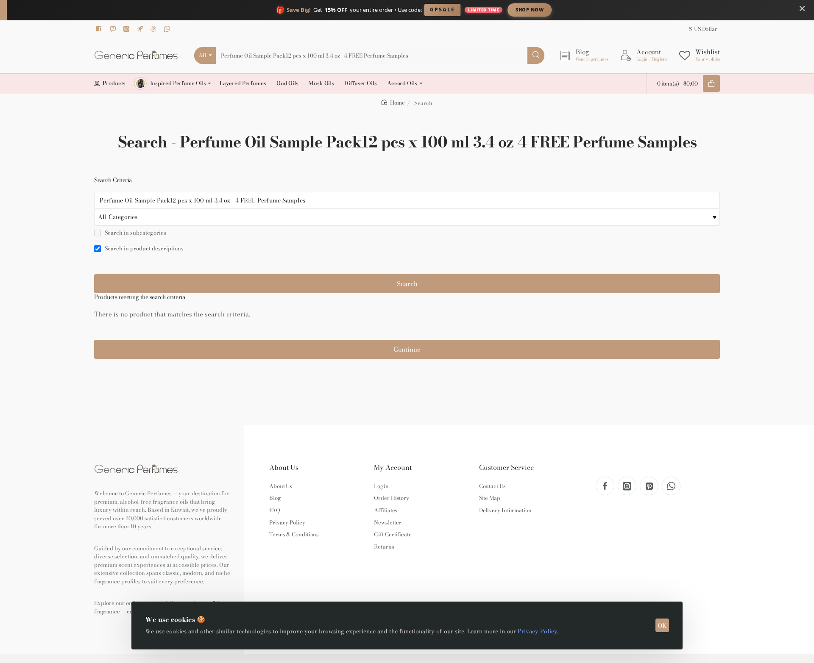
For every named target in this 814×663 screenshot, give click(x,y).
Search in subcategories (134, 233)
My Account (393, 467)
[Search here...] (535, 55)
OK (662, 625)
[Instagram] (127, 28)
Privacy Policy (537, 631)
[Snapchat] (114, 28)
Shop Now (530, 9)
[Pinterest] (154, 28)
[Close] (802, 8)
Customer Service (506, 467)
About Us (283, 467)
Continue (407, 349)
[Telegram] (141, 28)
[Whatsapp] (168, 28)
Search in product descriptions (143, 248)
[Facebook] (100, 28)
